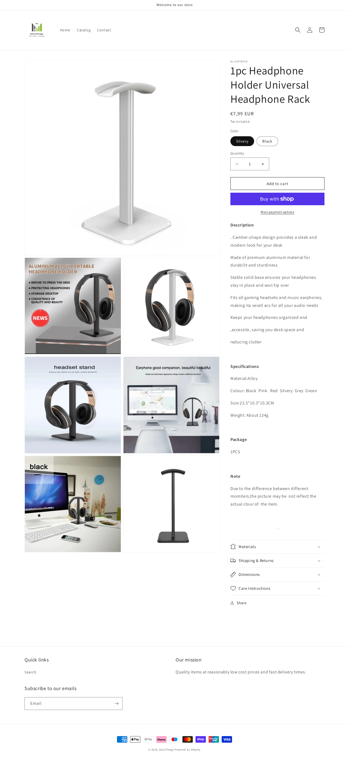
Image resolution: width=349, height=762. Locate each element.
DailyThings (166, 749)
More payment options (277, 212)
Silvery (242, 141)
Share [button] (242, 602)
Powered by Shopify (187, 749)
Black (267, 141)
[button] (298, 30)
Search (31, 672)
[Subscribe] (116, 703)
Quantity (237, 153)
